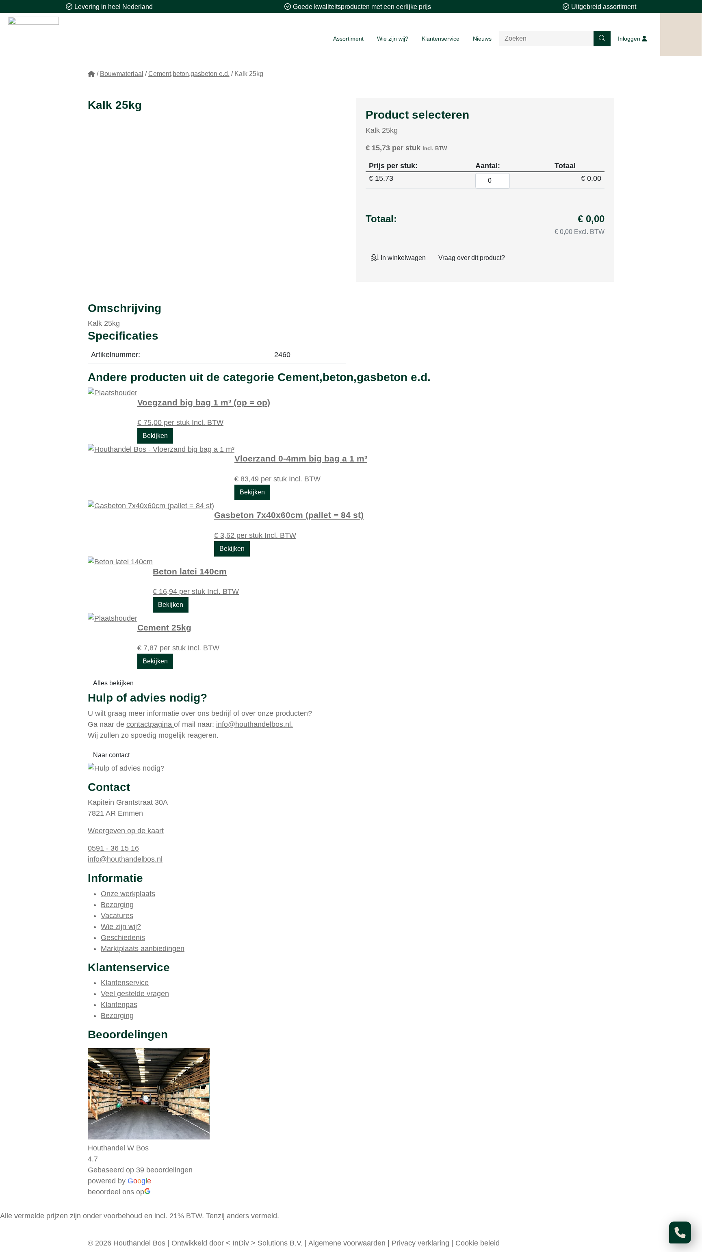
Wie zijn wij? (392, 38)
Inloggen (630, 38)
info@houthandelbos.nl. (254, 724)
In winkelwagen (402, 257)
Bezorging (117, 905)
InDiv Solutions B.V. (264, 1243)
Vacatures (117, 916)
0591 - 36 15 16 (113, 848)
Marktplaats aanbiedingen (142, 948)
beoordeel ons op (116, 1192)
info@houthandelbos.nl (125, 859)
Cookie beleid (477, 1243)
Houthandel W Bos (118, 1148)
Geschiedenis (123, 938)
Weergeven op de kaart (126, 831)
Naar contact (111, 755)
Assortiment (348, 38)
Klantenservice (440, 38)
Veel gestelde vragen (135, 994)
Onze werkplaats (128, 894)
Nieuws (482, 38)
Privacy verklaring (420, 1243)
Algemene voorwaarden (347, 1243)
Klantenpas (119, 1005)
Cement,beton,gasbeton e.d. (189, 73)
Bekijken (155, 435)
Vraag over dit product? (471, 257)
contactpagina (150, 724)
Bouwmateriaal (121, 73)
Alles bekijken (113, 683)
